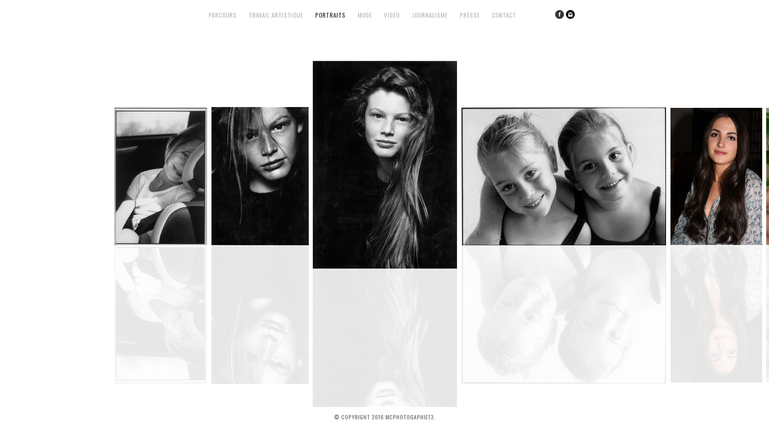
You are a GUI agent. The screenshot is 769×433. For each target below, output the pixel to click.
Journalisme (430, 14)
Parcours (223, 14)
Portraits (330, 14)
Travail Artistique (276, 14)
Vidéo (392, 14)
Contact (504, 14)
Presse (470, 14)
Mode (365, 14)
